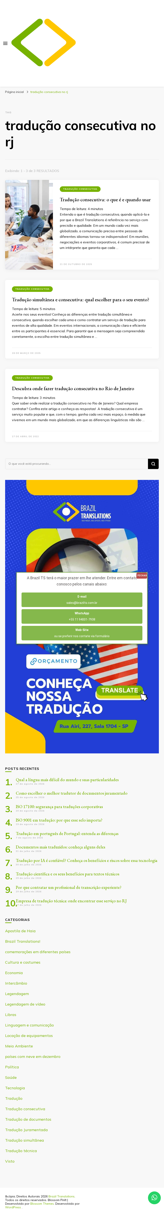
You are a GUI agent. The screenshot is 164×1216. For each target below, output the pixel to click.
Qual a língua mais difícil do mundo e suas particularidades (67, 779)
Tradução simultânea (24, 1140)
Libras (10, 1014)
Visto (10, 1161)
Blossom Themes (42, 1204)
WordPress (13, 1207)
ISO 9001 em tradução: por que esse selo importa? (59, 820)
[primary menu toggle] (5, 43)
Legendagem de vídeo (25, 1004)
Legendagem (17, 993)
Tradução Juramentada (26, 1129)
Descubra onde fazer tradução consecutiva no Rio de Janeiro (73, 388)
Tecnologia (15, 1087)
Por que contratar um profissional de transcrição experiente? (69, 887)
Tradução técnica (21, 1150)
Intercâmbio (16, 983)
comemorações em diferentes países (37, 951)
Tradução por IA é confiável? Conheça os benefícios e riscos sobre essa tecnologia (86, 860)
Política (12, 1067)
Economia (14, 972)
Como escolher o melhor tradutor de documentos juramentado (71, 793)
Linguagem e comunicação (29, 1025)
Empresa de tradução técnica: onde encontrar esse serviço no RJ (71, 901)
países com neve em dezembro (32, 1056)
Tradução (13, 1098)
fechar (142, 575)
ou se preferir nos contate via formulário (82, 633)
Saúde (11, 1077)
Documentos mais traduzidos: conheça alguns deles (60, 847)
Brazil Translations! (22, 941)
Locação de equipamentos (29, 1035)
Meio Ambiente (19, 1046)
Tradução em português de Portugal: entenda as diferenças (67, 833)
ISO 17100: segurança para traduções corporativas (59, 806)
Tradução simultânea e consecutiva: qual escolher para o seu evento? (80, 299)
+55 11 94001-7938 (82, 616)
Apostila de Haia (20, 930)
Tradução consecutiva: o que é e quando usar (105, 199)
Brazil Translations (61, 1196)
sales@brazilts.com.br (81, 599)
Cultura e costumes (22, 962)
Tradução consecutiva (80, 189)
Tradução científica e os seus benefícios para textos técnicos (67, 874)
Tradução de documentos (28, 1119)
